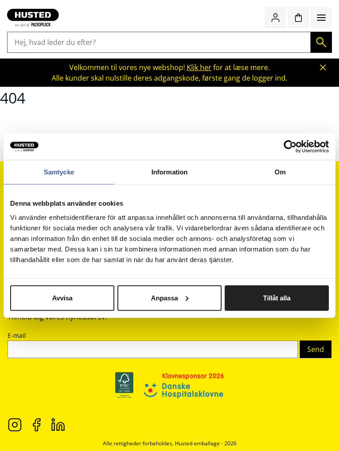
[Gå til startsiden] (33, 17)
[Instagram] (15, 424)
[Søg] (321, 42)
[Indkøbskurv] (298, 17)
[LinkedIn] (58, 424)
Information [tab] (169, 172)
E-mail (17, 335)
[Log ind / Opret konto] (275, 17)
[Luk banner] (323, 67)
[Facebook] (36, 424)
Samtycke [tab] (59, 172)
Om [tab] (280, 172)
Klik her (199, 67)
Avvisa (62, 297)
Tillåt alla (276, 297)
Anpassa (164, 297)
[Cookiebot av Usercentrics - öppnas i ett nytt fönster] (290, 146)
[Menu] (321, 17)
